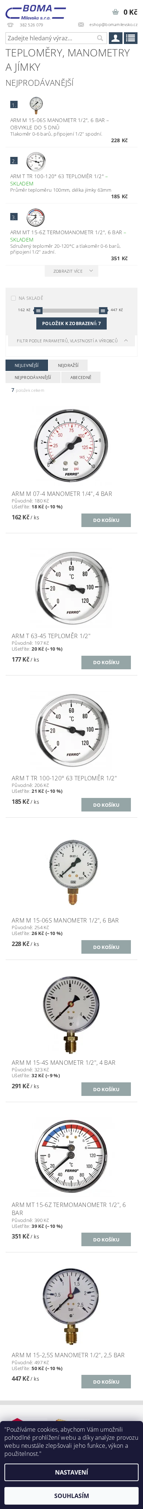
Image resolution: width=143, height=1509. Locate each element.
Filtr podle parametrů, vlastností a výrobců (68, 340)
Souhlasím (71, 1496)
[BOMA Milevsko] (36, 9)
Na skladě (31, 298)
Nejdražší (68, 365)
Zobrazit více (68, 271)
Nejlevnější (27, 365)
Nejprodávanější (33, 377)
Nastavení (71, 1472)
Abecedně (81, 377)
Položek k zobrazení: (71, 323)
